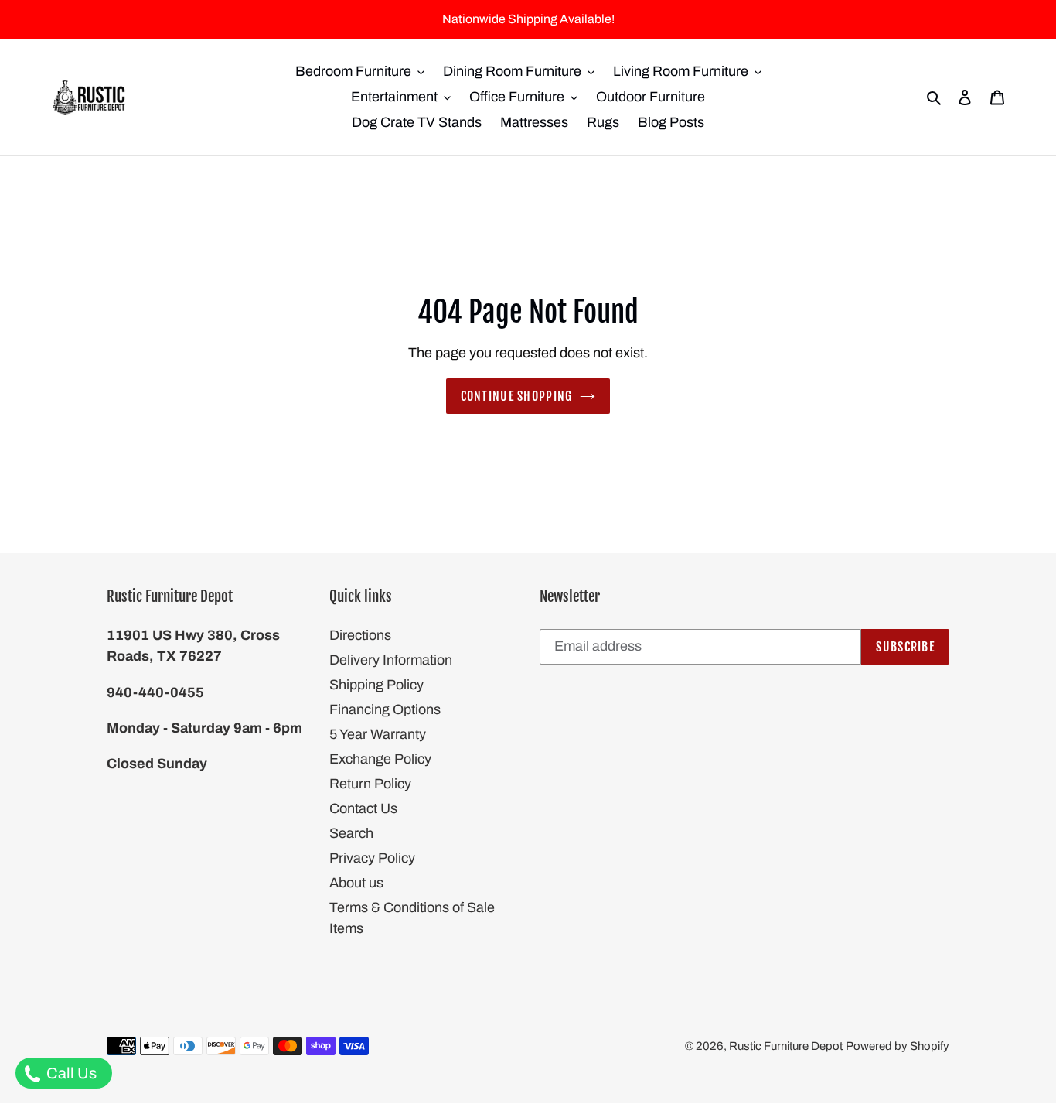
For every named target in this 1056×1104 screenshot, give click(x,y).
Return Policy (370, 783)
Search (351, 833)
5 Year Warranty (377, 734)
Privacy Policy (372, 858)
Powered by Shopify (897, 1046)
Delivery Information (390, 660)
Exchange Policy (380, 759)
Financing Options (385, 709)
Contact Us (363, 808)
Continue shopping (517, 396)
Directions (360, 635)
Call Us (70, 1073)
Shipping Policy (376, 684)
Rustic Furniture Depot (786, 1046)
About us (356, 882)
